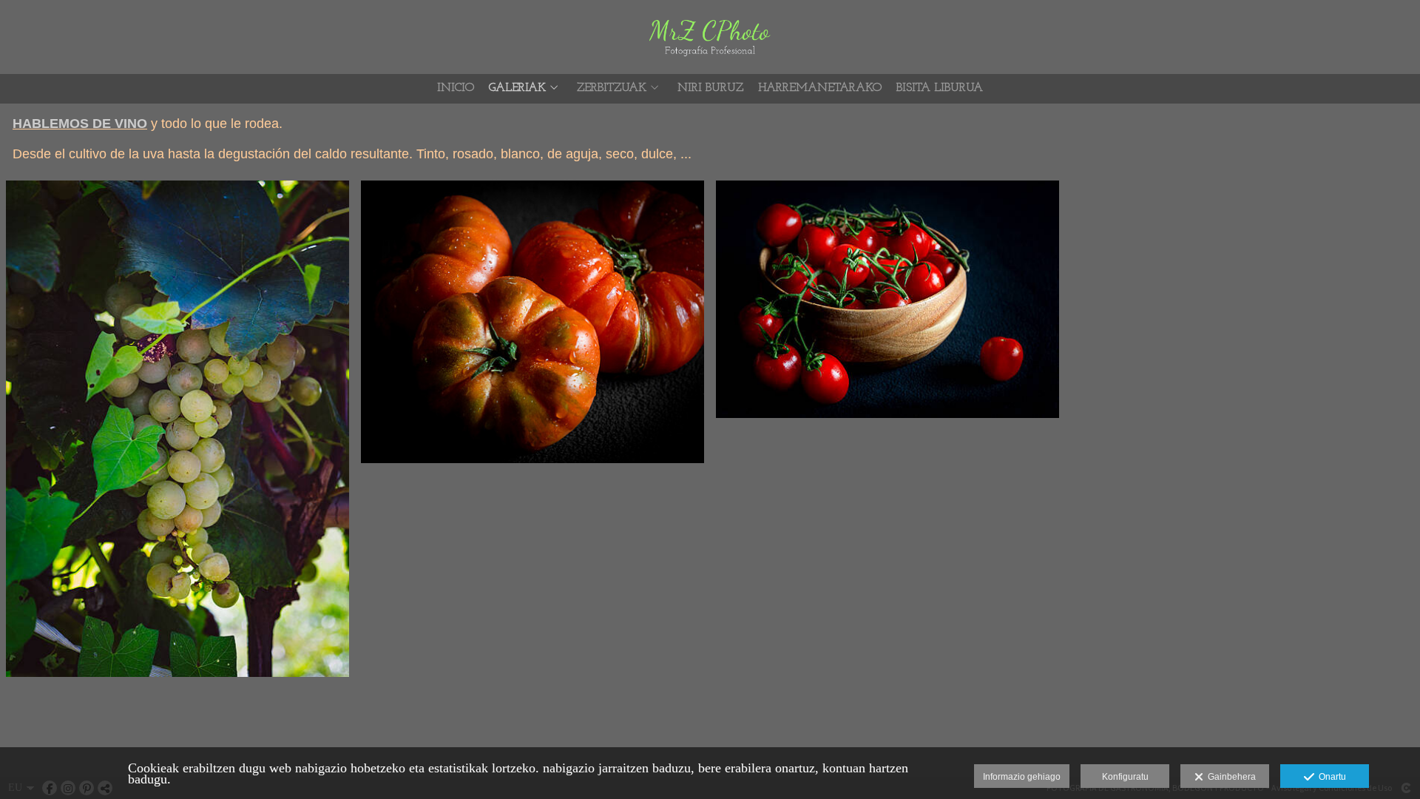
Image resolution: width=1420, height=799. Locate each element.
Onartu (1330, 777)
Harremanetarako (820, 88)
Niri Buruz (710, 88)
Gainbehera (1229, 777)
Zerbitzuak (611, 88)
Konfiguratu (1125, 777)
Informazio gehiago (1022, 777)
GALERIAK (517, 88)
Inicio (455, 88)
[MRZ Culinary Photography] (710, 35)
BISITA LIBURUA (939, 88)
